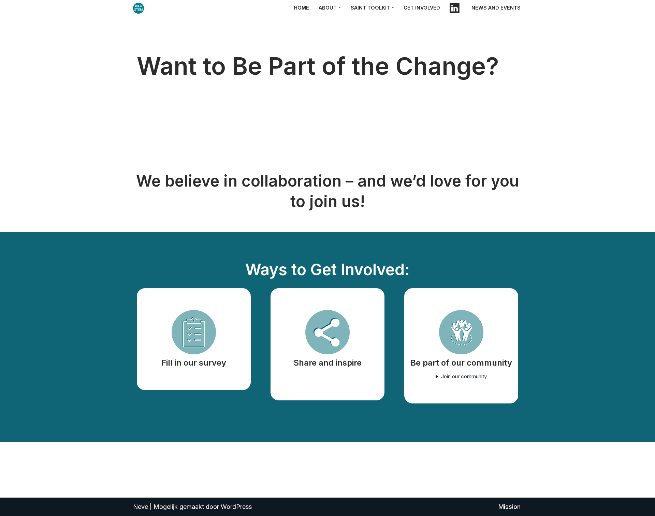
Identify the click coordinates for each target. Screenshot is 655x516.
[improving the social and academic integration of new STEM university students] (140, 8)
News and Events (496, 8)
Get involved (422, 8)
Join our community (464, 376)
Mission (509, 506)
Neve (140, 506)
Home (301, 8)
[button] (339, 7)
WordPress (236, 506)
